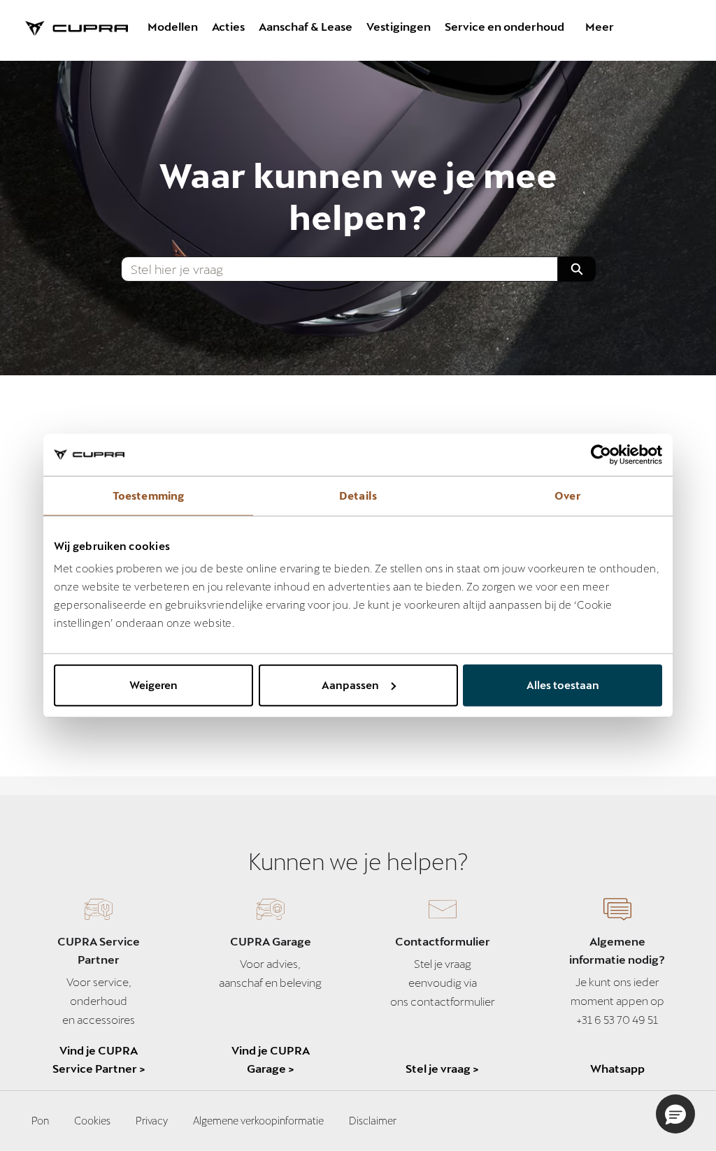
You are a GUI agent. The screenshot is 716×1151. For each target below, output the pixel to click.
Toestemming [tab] (148, 494)
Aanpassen (350, 685)
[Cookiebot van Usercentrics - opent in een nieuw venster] (601, 454)
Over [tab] (567, 494)
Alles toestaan (563, 685)
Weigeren (153, 685)
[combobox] (333, 269)
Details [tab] (358, 494)
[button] (675, 1114)
